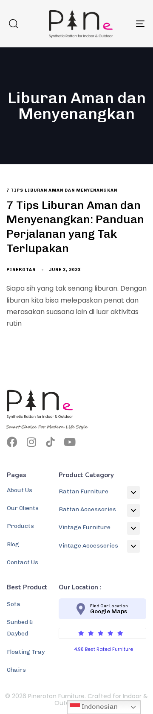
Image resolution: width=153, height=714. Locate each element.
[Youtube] (69, 442)
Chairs (16, 669)
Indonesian (99, 706)
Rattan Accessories (87, 509)
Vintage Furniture (84, 527)
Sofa (13, 604)
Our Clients (23, 508)
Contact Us (22, 562)
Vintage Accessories (88, 545)
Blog (13, 544)
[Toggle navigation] (121, 23)
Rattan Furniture (83, 491)
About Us (19, 490)
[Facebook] (12, 442)
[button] (13, 23)
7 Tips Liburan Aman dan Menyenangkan (61, 190)
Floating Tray (26, 652)
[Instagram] (31, 442)
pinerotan (21, 269)
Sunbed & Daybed (20, 627)
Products (20, 526)
